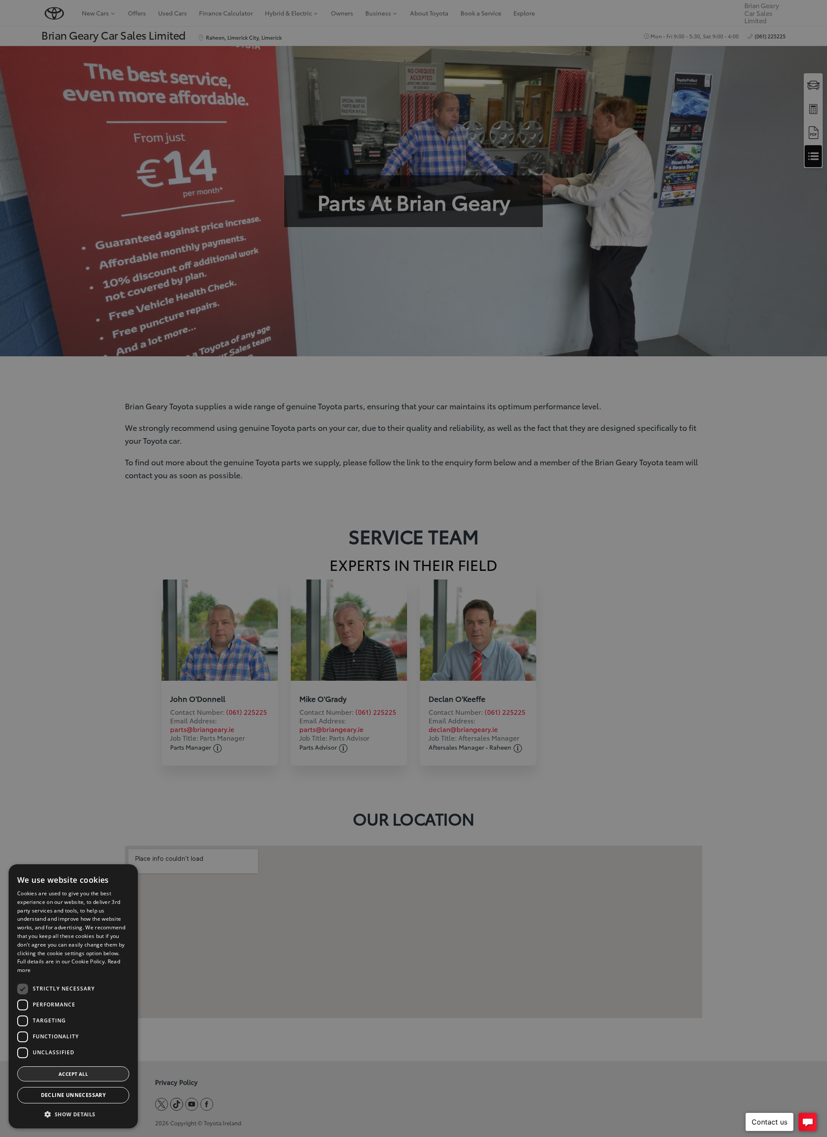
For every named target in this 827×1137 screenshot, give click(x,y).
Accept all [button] (73, 1074)
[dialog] (73, 996)
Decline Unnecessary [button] (73, 1095)
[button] (73, 1114)
